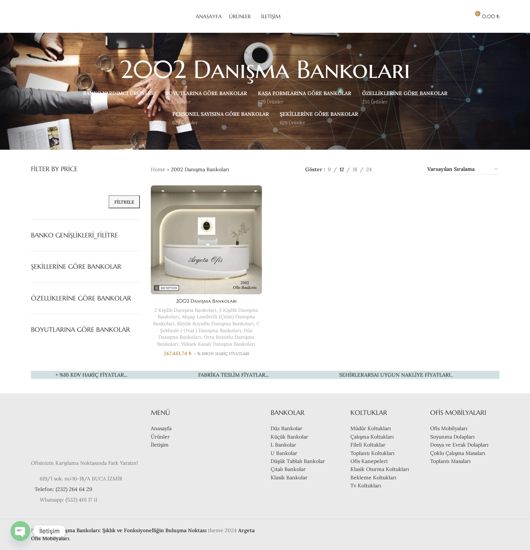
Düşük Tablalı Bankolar (298, 461)
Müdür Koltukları (370, 428)
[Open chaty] (20, 531)
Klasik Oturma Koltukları (379, 469)
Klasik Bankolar (289, 477)
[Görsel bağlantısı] (53, 429)
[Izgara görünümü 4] (412, 169)
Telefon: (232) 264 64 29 (63, 489)
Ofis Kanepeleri (369, 461)
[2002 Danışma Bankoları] (206, 239)
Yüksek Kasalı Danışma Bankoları (218, 344)
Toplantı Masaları (450, 461)
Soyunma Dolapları (452, 436)
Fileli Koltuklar (367, 444)
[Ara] (448, 16)
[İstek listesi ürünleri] (461, 16)
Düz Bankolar (286, 428)
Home (158, 169)
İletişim (160, 444)
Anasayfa (161, 428)
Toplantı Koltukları (372, 453)
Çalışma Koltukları (372, 436)
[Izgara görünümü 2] (388, 169)
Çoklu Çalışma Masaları (457, 453)
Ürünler (160, 436)
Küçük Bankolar (289, 436)
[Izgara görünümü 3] (400, 169)
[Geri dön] (111, 69)
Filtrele (124, 202)
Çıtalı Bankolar (288, 469)
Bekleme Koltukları (373, 477)
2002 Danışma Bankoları (206, 301)
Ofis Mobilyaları (448, 428)
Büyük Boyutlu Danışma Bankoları (215, 324)
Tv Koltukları (365, 485)
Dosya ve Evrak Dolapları (459, 444)
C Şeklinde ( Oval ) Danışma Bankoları (210, 327)
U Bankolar (284, 453)
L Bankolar (283, 444)
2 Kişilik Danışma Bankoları (185, 310)
